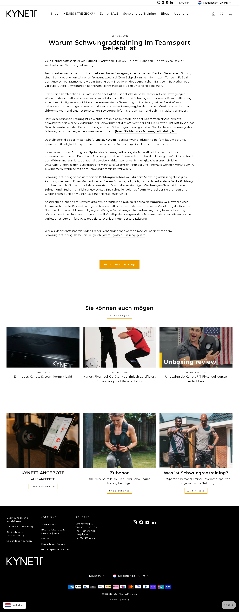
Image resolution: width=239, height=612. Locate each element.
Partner (45, 538)
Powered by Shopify (119, 599)
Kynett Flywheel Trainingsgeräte (123, 235)
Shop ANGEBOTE (43, 486)
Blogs (165, 13)
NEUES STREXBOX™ (79, 13)
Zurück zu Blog (121, 264)
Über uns (181, 13)
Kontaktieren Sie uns (53, 544)
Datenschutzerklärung (20, 526)
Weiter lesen (196, 491)
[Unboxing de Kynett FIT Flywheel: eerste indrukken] (195, 347)
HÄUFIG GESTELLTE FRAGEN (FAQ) (53, 531)
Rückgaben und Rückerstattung (16, 534)
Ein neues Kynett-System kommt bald (43, 376)
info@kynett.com (85, 534)
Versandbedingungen (19, 541)
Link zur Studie (106, 139)
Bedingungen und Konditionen (17, 519)
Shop (55, 13)
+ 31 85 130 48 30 (85, 537)
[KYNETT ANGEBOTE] (43, 440)
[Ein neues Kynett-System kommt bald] (43, 347)
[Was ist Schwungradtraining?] (195, 440)
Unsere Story (48, 524)
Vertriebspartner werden (55, 549)
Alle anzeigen (119, 315)
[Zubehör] (119, 440)
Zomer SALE (109, 13)
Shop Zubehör (119, 491)
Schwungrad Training (139, 13)
